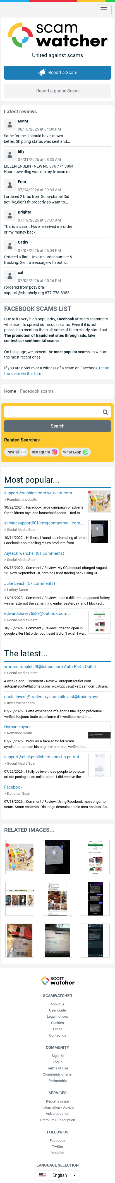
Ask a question (57, 1113)
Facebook (57, 1140)
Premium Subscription (57, 1120)
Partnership (58, 1081)
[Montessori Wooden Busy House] (99, 501)
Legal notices (57, 1016)
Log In (58, 1062)
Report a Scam (62, 72)
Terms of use (57, 1068)
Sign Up (58, 1056)
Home (10, 391)
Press (57, 1029)
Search (57, 426)
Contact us (57, 1035)
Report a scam (57, 1101)
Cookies (57, 1023)
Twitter (57, 1147)
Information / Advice (58, 1107)
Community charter (58, 1074)
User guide (57, 1010)
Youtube (57, 1153)
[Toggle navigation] (104, 9)
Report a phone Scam (57, 91)
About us (57, 1004)
